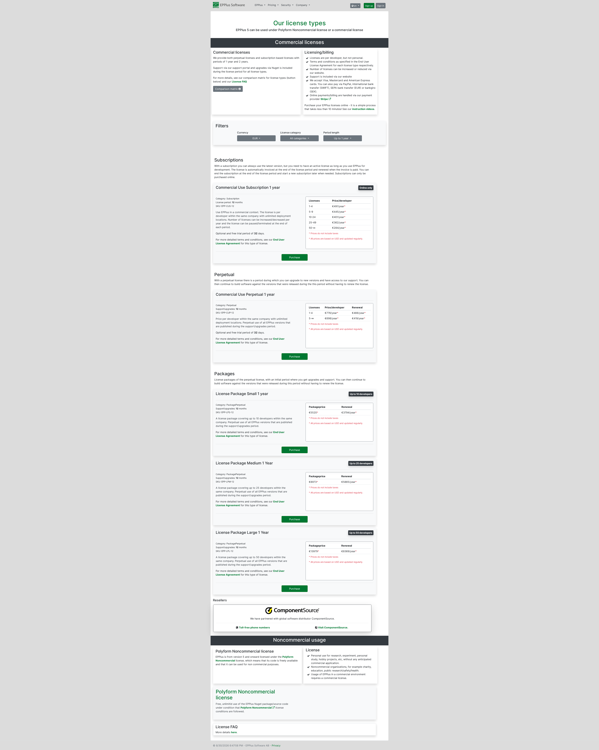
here (234, 732)
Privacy (276, 745)
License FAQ (239, 81)
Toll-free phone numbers (254, 627)
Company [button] (302, 5)
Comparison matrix (227, 88)
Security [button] (286, 5)
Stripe (325, 99)
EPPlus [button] (259, 5)
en (355, 5)
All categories (298, 138)
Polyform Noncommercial (256, 707)
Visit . (333, 627)
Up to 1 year (341, 138)
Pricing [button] (272, 5)
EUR (255, 138)
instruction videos (363, 109)
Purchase (294, 257)
